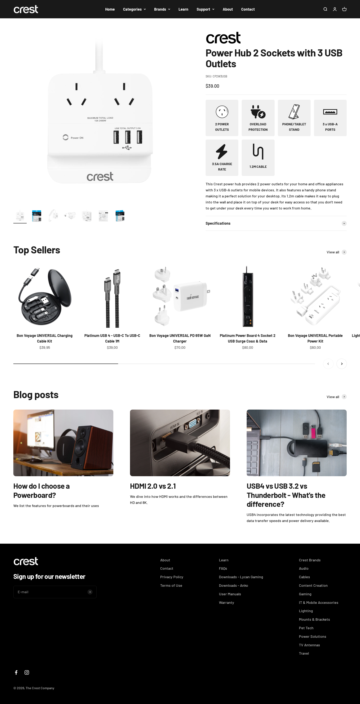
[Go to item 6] (103, 216)
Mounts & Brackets (314, 619)
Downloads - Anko (233, 585)
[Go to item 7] (120, 216)
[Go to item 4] (70, 216)
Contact (248, 9)
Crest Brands (310, 560)
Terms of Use (171, 585)
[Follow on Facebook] (16, 672)
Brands (160, 9)
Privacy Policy (171, 576)
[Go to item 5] (86, 216)
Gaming (305, 594)
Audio (304, 568)
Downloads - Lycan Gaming (241, 576)
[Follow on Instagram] (27, 672)
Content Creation (313, 585)
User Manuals (230, 594)
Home (110, 9)
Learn (183, 9)
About (228, 9)
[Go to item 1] (20, 216)
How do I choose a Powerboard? (41, 490)
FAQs (223, 568)
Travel (304, 653)
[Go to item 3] (53, 216)
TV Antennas (309, 645)
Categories (132, 9)
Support (203, 9)
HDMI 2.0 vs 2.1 (153, 485)
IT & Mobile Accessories (318, 602)
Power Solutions (312, 636)
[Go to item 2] (36, 216)
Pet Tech (306, 628)
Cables (304, 576)
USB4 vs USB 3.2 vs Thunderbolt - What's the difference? (286, 494)
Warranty (226, 602)
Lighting (306, 610)
